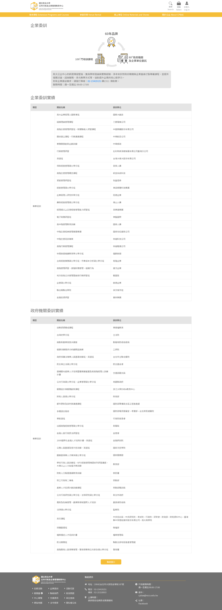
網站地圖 (38, 602)
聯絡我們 (54, 593)
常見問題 (70, 593)
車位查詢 (70, 597)
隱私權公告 (71, 602)
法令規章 (54, 602)
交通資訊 (54, 597)
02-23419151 (94, 81)
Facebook (143, 603)
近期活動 (38, 588)
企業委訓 (54, 588)
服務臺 (37, 593)
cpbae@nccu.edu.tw (148, 595)
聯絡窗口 (111, 561)
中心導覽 (38, 597)
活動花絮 (70, 588)
